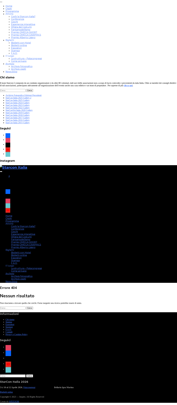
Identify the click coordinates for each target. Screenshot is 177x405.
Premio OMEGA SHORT (24, 32)
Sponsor (9, 327)
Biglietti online (19, 45)
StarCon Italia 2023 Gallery (18, 105)
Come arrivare (19, 61)
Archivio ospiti (18, 69)
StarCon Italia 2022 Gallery (18, 108)
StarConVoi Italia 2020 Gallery (19, 110)
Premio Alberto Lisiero (23, 37)
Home (9, 6)
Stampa (15, 50)
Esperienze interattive (23, 24)
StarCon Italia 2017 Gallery (18, 118)
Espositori (16, 48)
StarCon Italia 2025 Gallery (18, 100)
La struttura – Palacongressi (26, 58)
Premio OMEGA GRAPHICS (26, 35)
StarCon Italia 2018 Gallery (18, 115)
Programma (12, 11)
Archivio (10, 63)
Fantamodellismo (20, 29)
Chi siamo (10, 319)
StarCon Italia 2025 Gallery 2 (18, 98)
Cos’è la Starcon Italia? (23, 16)
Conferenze (17, 19)
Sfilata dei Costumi (21, 27)
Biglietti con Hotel (21, 42)
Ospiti (9, 8)
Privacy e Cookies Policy (17, 334)
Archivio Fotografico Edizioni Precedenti (23, 95)
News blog (11, 71)
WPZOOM (14, 401)
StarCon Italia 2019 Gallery (18, 113)
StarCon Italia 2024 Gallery (18, 103)
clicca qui (128, 85)
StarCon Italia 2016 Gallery (18, 120)
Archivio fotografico (21, 66)
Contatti (9, 332)
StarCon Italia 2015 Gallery (18, 123)
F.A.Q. (14, 53)
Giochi (14, 21)
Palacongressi (29, 387)
